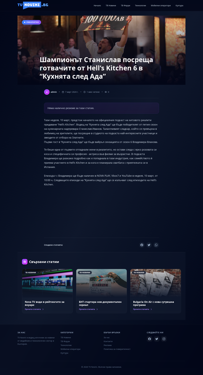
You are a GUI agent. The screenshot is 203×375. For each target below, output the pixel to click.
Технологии (66, 345)
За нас (107, 337)
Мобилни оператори (70, 349)
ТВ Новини (66, 337)
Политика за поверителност (117, 349)
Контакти (108, 341)
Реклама (108, 345)
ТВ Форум (65, 341)
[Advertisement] (101, 211)
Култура (64, 353)
